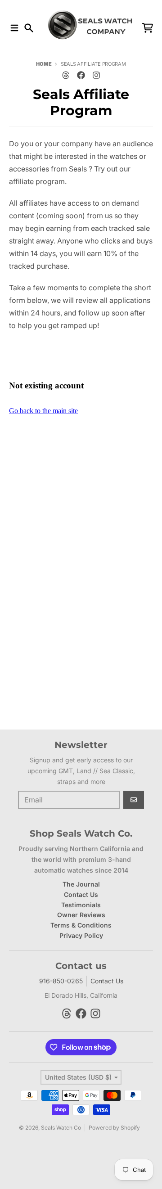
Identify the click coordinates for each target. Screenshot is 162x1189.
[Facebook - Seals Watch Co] (81, 75)
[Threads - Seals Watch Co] (66, 75)
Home (43, 64)
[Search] (28, 28)
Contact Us (106, 981)
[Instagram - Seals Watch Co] (96, 75)
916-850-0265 (61, 981)
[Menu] (14, 28)
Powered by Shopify (114, 1127)
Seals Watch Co (61, 1127)
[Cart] (147, 28)
